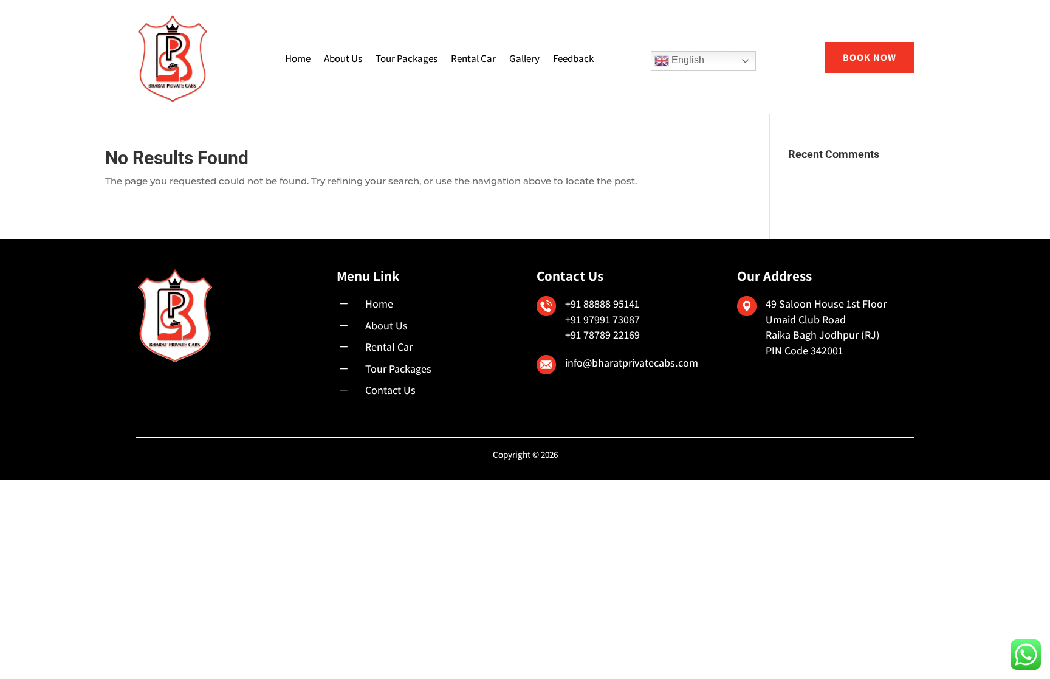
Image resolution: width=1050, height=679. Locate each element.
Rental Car (473, 58)
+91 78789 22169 (602, 335)
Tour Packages (406, 58)
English (686, 60)
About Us (343, 58)
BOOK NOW (869, 57)
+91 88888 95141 (602, 304)
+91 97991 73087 (602, 319)
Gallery (524, 58)
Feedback (573, 58)
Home (298, 58)
